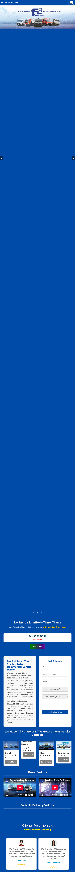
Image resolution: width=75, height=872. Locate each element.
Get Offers (37, 646)
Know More (11, 762)
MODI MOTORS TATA (9, 2)
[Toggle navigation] (71, 3)
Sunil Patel (21, 860)
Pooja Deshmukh (53, 863)
